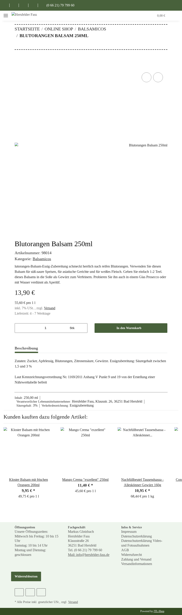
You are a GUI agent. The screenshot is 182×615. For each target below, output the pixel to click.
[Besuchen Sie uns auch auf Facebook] (5, 5)
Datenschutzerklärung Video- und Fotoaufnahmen (141, 543)
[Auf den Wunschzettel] (158, 77)
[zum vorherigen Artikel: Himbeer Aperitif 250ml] (153, 44)
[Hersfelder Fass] (24, 16)
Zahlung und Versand (136, 559)
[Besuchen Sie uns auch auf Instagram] (23, 5)
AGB (125, 550)
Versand (49, 308)
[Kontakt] (33, 5)
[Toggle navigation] (6, 15)
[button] (133, 15)
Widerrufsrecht (131, 555)
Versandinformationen (136, 564)
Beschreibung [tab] (26, 348)
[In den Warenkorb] (18, 66)
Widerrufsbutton (26, 576)
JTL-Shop (159, 611)
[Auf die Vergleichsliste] (146, 77)
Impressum (128, 531)
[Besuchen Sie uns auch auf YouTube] (14, 5)
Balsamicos (42, 259)
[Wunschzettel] (142, 15)
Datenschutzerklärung (136, 536)
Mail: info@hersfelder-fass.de (88, 555)
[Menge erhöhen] (82, 328)
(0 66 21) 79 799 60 (60, 5)
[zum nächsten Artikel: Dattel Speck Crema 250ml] (162, 44)
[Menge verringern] (19, 328)
